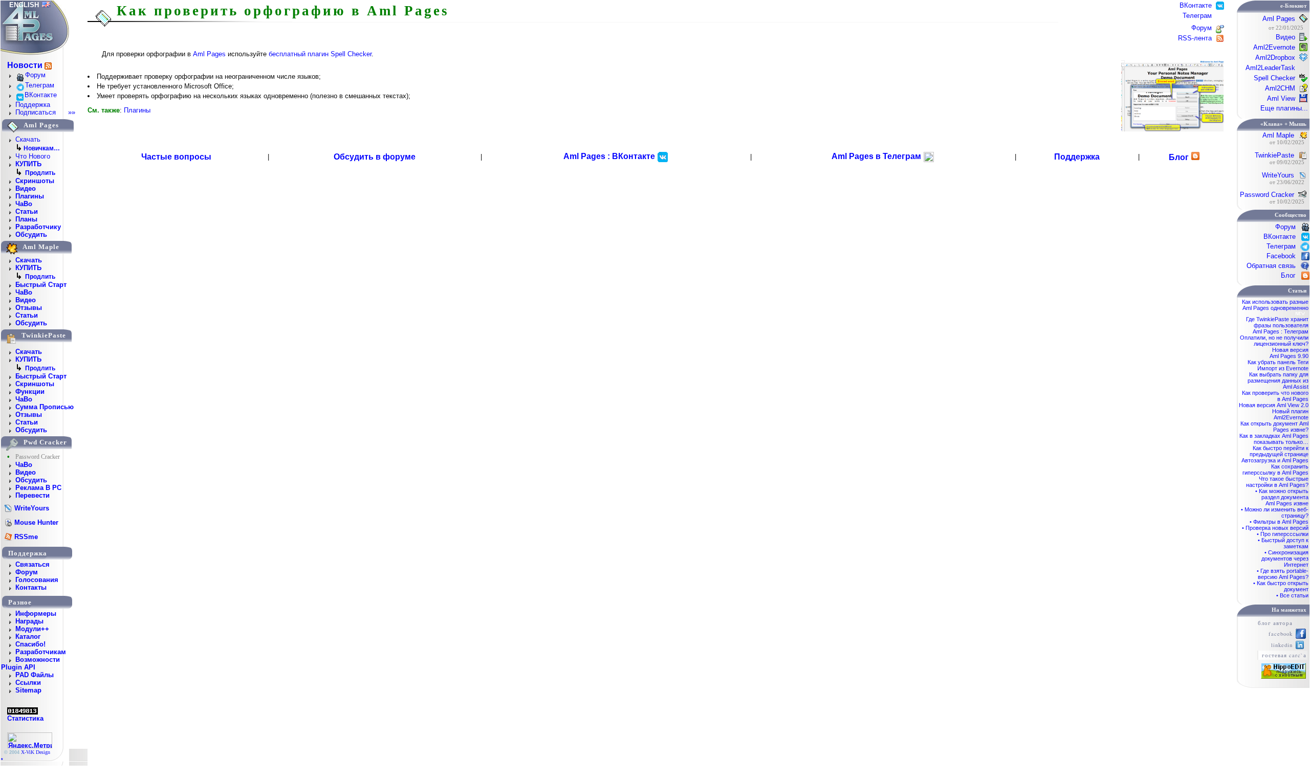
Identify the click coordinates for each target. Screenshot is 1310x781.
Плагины (29, 196)
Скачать (27, 139)
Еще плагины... (1284, 108)
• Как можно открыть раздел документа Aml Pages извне (1281, 497)
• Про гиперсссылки (1282, 534)
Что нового (32, 156)
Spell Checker (1274, 78)
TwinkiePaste (1274, 155)
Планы (26, 219)
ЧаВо (23, 204)
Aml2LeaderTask (1270, 68)
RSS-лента (1196, 38)
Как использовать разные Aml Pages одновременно (1275, 305)
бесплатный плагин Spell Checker (320, 54)
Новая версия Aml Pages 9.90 (1289, 353)
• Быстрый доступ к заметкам (1283, 543)
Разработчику (38, 227)
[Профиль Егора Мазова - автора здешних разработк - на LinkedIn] (1300, 647)
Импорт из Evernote (1282, 368)
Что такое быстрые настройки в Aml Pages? (1277, 482)
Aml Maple (1278, 135)
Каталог (27, 636)
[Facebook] (1301, 636)
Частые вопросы (176, 156)
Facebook (1281, 256)
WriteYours (1278, 175)
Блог (1179, 157)
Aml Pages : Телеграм (1280, 331)
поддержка (27, 553)
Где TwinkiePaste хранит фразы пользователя (1277, 322)
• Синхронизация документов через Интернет (1284, 558)
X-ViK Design (35, 752)
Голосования (36, 580)
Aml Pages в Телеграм (877, 156)
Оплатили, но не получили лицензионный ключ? (1274, 340)
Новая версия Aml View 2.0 (1273, 405)
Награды (29, 621)
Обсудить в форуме (375, 156)
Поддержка (32, 104)
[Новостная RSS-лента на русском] (48, 66)
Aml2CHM (1280, 88)
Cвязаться (32, 564)
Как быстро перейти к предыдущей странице (1279, 451)
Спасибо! (30, 644)
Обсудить (31, 234)
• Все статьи (1292, 595)
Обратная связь (1271, 266)
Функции (30, 391)
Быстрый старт (41, 284)
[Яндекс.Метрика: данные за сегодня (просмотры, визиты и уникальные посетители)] (29, 740)
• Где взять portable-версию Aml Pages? (1282, 574)
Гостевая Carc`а (1284, 655)
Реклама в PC (38, 488)
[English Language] (46, 5)
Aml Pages (209, 54)
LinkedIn (1282, 645)
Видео (25, 188)
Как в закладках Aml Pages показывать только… (1273, 439)
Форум (35, 75)
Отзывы (28, 307)
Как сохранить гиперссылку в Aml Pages (1275, 469)
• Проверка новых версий (1275, 528)
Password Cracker (1267, 194)
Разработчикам (40, 652)
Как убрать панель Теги (1278, 362)
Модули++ (32, 629)
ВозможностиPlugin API (30, 663)
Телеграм (39, 85)
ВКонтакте (41, 95)
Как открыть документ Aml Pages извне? (1274, 426)
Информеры (35, 613)
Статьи (26, 211)
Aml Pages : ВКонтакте (610, 156)
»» (71, 112)
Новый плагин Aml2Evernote (1290, 414)
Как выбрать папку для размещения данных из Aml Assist (1278, 380)
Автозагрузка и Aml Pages (1274, 460)
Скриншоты (34, 181)
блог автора (1275, 623)
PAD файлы (34, 675)
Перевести (32, 495)
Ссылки (28, 682)
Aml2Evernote (1274, 47)
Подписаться (35, 112)
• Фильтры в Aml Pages (1279, 522)
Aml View (1281, 98)
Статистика (25, 718)
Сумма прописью (44, 407)
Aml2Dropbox (1275, 57)
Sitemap (28, 690)
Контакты (31, 587)
